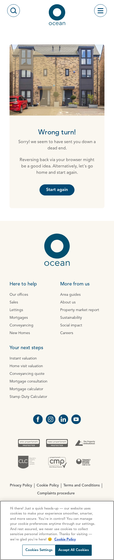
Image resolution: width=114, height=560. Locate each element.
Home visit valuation (26, 366)
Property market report (79, 310)
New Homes (20, 333)
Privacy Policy (21, 485)
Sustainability (71, 318)
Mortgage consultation (28, 381)
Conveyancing (21, 325)
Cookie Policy (48, 485)
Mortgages (19, 318)
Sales (14, 302)
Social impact (71, 325)
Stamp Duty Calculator (28, 397)
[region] (57, 530)
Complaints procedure (56, 493)
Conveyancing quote (27, 374)
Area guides (70, 295)
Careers (66, 333)
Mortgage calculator (26, 389)
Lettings (16, 310)
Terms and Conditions (81, 485)
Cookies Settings (38, 550)
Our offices (19, 295)
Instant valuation (23, 358)
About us (68, 302)
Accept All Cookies (73, 550)
